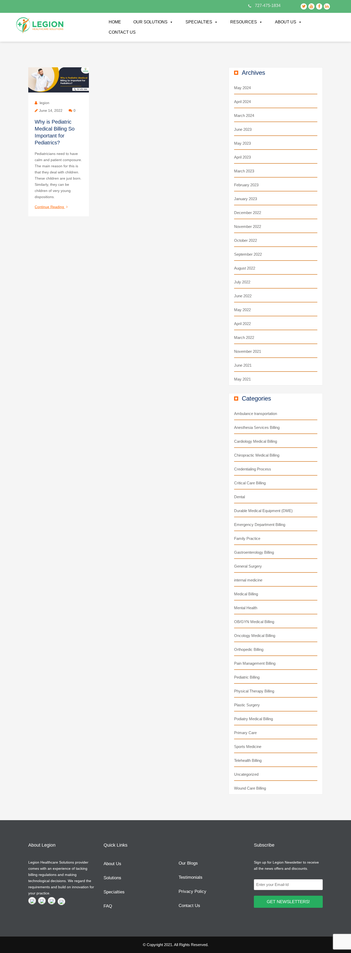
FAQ (108, 906)
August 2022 (244, 268)
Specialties (199, 22)
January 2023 (245, 199)
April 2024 (242, 101)
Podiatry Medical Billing (253, 719)
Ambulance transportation (255, 413)
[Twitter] (32, 900)
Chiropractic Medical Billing (256, 455)
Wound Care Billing (250, 788)
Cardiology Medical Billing (255, 441)
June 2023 (243, 129)
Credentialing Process (252, 469)
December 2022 (247, 212)
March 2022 (244, 337)
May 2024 (242, 88)
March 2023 (244, 171)
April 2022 (242, 323)
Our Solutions (150, 22)
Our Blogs (188, 863)
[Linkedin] (61, 901)
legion (44, 103)
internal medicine (248, 580)
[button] (171, 22)
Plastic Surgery (247, 705)
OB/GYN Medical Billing (254, 621)
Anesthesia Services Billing (257, 427)
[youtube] (42, 900)
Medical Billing (246, 594)
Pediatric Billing (247, 677)
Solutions (112, 877)
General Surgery (248, 566)
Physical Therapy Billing (254, 691)
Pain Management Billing (254, 663)
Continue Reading (51, 207)
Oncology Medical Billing (254, 635)
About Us (285, 22)
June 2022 (243, 296)
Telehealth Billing (248, 760)
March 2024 (244, 115)
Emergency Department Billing (259, 524)
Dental (239, 497)
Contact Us (122, 32)
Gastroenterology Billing (254, 552)
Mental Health (245, 608)
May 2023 (242, 143)
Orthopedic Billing (248, 649)
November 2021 (247, 351)
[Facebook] (52, 900)
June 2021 (243, 365)
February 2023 (246, 185)
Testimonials (190, 877)
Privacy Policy (192, 891)
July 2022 (242, 282)
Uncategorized (246, 774)
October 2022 (245, 240)
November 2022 (247, 226)
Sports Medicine (247, 746)
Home (115, 22)
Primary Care (245, 732)
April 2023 (242, 157)
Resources (243, 22)
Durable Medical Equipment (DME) (263, 510)
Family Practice (247, 538)
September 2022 (248, 254)
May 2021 (242, 379)
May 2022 (242, 310)
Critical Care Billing (250, 483)
